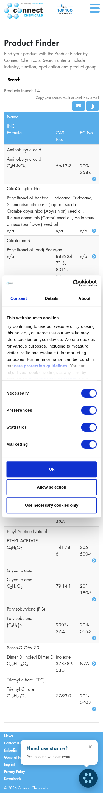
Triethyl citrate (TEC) (26, 680)
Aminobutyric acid (24, 150)
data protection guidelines (40, 366)
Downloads (12, 778)
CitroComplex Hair (24, 188)
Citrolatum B (18, 240)
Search (14, 79)
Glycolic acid (19, 570)
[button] (78, 106)
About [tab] (84, 298)
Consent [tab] (18, 298)
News (8, 735)
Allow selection (51, 487)
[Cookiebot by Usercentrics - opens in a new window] (73, 283)
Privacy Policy (14, 771)
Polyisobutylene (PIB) (26, 609)
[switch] (89, 410)
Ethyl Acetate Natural (27, 531)
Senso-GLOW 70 (23, 648)
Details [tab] (51, 298)
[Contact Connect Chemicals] (88, 778)
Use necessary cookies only (51, 505)
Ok (51, 469)
